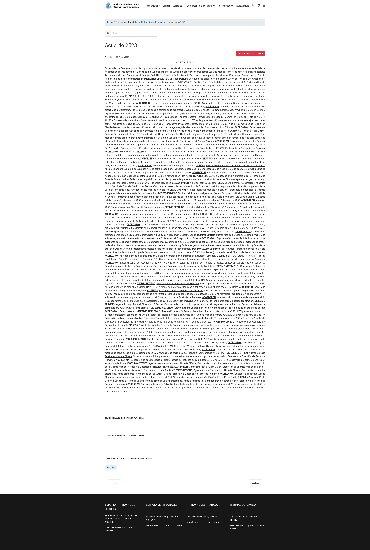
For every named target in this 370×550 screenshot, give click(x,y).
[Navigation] (264, 6)
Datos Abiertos (242, 6)
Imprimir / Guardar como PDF (250, 53)
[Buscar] (253, 5)
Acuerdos (109, 57)
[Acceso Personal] (259, 5)
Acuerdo (111, 467)
